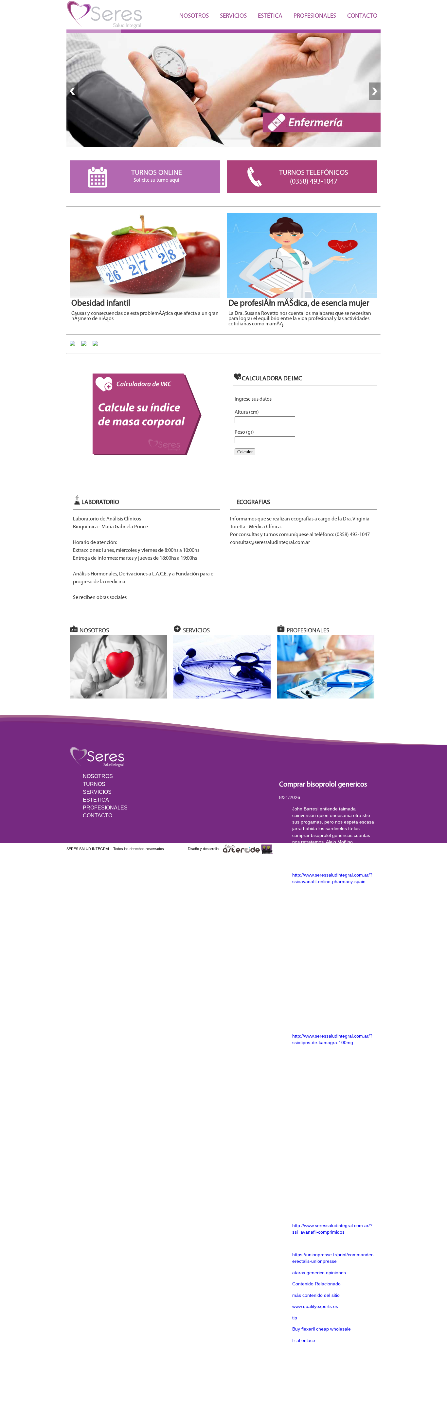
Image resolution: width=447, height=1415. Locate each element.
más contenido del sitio (316, 1295)
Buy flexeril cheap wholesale (321, 1329)
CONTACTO (362, 16)
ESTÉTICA (270, 16)
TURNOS (94, 784)
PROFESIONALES (315, 16)
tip (294, 1317)
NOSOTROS (194, 16)
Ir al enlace (303, 1340)
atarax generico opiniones (319, 1272)
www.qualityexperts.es (315, 1306)
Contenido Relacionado (316, 1283)
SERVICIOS (233, 16)
